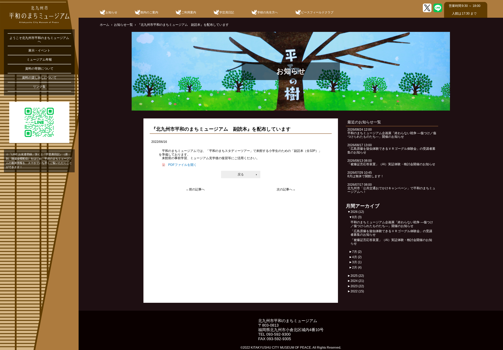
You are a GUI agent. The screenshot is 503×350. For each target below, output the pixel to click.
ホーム (104, 24)
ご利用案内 (188, 12)
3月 (357, 262)
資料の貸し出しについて (39, 77)
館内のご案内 (149, 12)
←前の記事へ (195, 189)
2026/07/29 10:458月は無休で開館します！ (365, 174)
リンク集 (39, 86)
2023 (357, 286)
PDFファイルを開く (182, 164)
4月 (357, 257)
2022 (357, 291)
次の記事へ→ (286, 189)
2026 (357, 211)
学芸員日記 (226, 12)
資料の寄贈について (39, 68)
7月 (357, 251)
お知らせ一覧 (123, 24)
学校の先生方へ (267, 12)
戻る (241, 174)
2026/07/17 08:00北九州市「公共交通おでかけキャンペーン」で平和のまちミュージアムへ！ (391, 188)
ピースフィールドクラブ (317, 12)
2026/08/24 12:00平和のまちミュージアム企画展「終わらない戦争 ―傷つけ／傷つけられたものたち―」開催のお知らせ (391, 133)
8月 (357, 217)
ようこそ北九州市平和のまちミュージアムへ (39, 39)
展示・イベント (39, 50)
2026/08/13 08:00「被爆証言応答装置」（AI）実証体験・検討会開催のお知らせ (391, 162)
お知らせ (111, 12)
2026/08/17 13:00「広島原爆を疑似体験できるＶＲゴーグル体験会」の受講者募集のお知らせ (391, 148)
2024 (357, 281)
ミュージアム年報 (39, 59)
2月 (357, 267)
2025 (357, 275)
